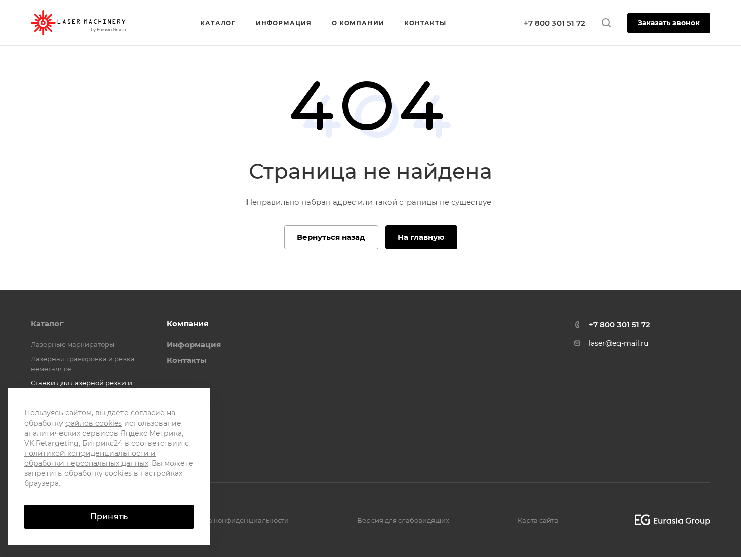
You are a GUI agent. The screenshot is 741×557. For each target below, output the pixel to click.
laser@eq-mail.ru (618, 343)
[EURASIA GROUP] (668, 520)
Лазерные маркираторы (72, 344)
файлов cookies (93, 423)
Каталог (47, 323)
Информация (194, 345)
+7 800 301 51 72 (554, 23)
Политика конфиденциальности (233, 520)
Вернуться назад (331, 237)
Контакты (187, 360)
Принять (109, 516)
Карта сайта (538, 520)
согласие (148, 412)
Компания (187, 323)
